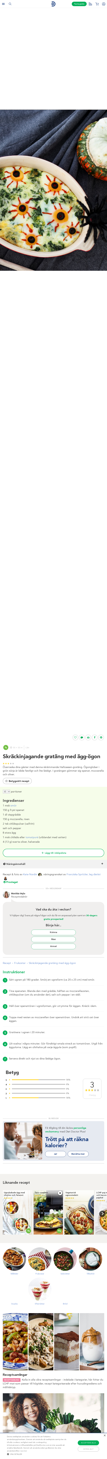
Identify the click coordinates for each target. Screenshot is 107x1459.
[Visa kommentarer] (81, 737)
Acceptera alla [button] (88, 1443)
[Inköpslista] (97, 4)
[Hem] (53, 4)
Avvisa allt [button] (88, 1449)
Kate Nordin (30, 874)
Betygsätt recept (19, 781)
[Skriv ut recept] (88, 737)
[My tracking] (90, 4)
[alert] (53, 1446)
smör (13, 805)
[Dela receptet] (94, 737)
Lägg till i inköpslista (55, 853)
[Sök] (10, 4)
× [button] (105, 1436)
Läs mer (23, 1451)
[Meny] (3, 4)
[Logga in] (103, 4)
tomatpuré (31, 837)
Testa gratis (79, 4)
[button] (37, 1454)
